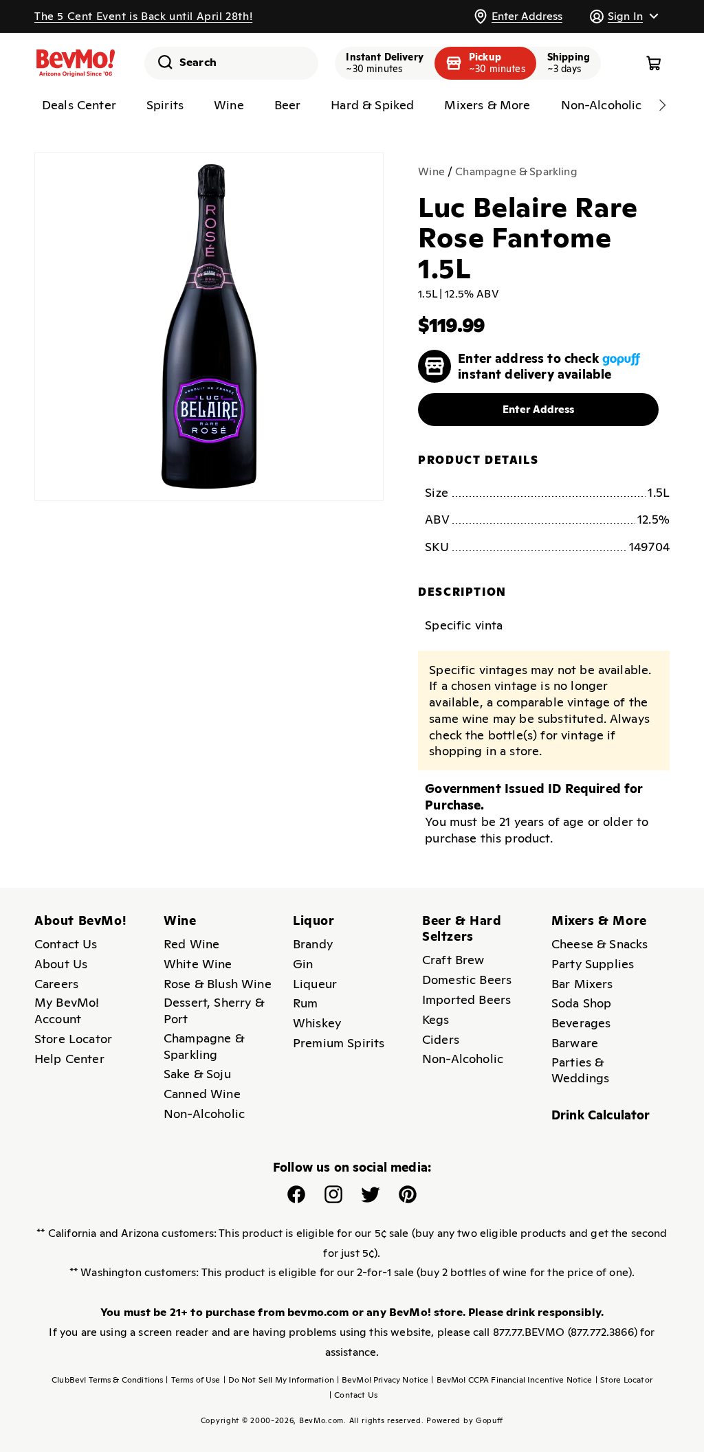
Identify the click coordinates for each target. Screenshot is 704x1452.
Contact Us (66, 944)
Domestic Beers (467, 979)
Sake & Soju (197, 1074)
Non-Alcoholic (204, 1113)
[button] (624, 16)
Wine (431, 171)
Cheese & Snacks (599, 944)
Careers (56, 984)
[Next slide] (662, 105)
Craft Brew (453, 960)
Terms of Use (193, 1379)
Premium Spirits (338, 1043)
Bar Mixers (582, 984)
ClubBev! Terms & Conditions (107, 1379)
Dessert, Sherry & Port (214, 1010)
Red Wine (191, 944)
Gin (303, 964)
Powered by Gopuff (464, 1420)
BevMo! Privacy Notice (383, 1379)
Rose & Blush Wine (218, 984)
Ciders (440, 1039)
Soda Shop (581, 1003)
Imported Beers (466, 999)
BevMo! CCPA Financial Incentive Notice (511, 1379)
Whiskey (317, 1023)
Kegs (436, 1019)
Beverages (580, 1023)
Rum (305, 1003)
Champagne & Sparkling (516, 171)
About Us (60, 964)
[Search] (160, 62)
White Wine (198, 964)
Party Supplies (592, 964)
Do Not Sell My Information (278, 1379)
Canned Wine (202, 1094)
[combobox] (231, 63)
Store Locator (73, 1039)
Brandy (313, 944)
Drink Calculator (600, 1115)
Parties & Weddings (580, 1070)
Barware (574, 1043)
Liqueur (315, 984)
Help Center (69, 1058)
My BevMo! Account (66, 1010)
